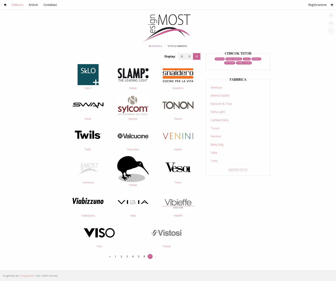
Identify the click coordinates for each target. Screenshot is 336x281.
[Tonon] (178, 105)
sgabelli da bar (244, 63)
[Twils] (88, 136)
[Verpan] (133, 169)
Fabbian (216, 136)
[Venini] (178, 136)
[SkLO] (88, 74)
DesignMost (27, 275)
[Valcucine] (133, 136)
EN (331, 15)
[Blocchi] (196, 56)
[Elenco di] (189, 56)
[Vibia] (133, 202)
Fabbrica (17, 5)
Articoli (33, 5)
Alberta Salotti (220, 95)
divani (247, 59)
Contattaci (50, 5)
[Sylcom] (133, 105)
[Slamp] (133, 74)
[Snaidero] (178, 74)
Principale (157, 46)
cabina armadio (233, 59)
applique (220, 59)
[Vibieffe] (178, 202)
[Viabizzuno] (88, 202)
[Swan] (88, 105)
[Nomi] (182, 56)
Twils (214, 161)
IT (331, 30)
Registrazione (317, 5)
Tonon (215, 128)
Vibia (214, 153)
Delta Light (218, 112)
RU (331, 23)
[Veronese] (88, 169)
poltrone (229, 63)
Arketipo (216, 87)
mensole (256, 59)
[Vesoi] (178, 169)
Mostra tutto (238, 169)
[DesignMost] (168, 27)
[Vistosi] (166, 232)
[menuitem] (5, 4)
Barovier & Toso (221, 104)
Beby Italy (217, 144)
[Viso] (99, 232)
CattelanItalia (219, 120)
